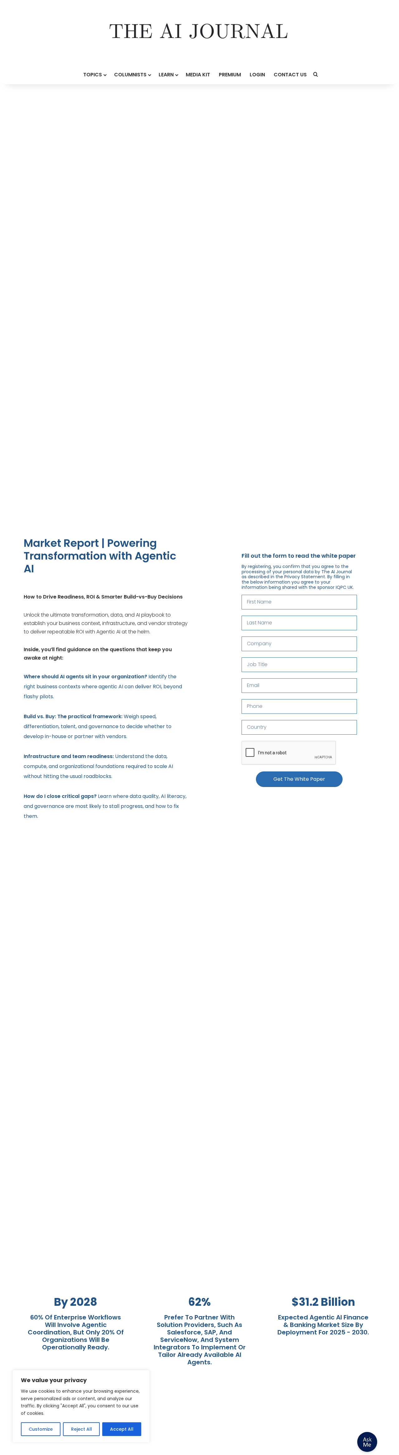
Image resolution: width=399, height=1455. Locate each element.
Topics (92, 74)
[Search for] (315, 74)
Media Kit (198, 74)
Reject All (81, 1429)
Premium (230, 74)
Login (257, 74)
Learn (166, 74)
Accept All (121, 1429)
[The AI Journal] (199, 32)
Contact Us (290, 74)
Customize (41, 1429)
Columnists (130, 74)
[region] (81, 1406)
